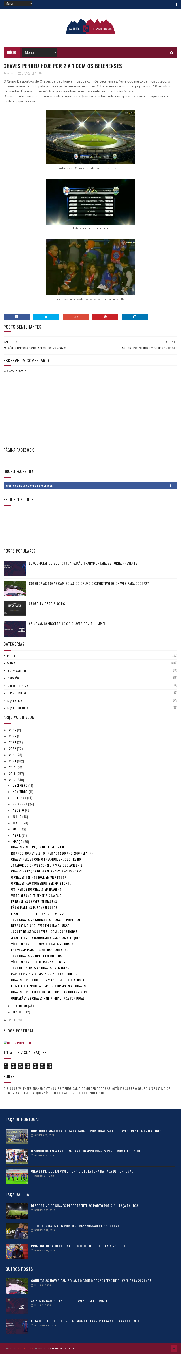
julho (17, 816)
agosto (19, 810)
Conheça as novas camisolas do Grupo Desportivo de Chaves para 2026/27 (89, 583)
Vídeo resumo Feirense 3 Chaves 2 (36, 895)
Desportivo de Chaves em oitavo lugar (40, 925)
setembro (20, 804)
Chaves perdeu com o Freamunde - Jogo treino (46, 859)
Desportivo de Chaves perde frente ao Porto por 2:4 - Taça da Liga (84, 1205)
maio (17, 829)
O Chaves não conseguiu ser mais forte (41, 883)
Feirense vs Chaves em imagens (34, 901)
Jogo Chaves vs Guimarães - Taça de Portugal (46, 919)
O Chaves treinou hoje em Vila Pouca (39, 877)
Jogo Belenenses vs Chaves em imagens (40, 967)
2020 (13, 761)
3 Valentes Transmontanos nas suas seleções (46, 937)
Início (11, 52)
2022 (13, 748)
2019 (13, 767)
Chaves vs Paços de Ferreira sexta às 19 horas (46, 871)
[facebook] (176, 4)
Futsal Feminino (17, 693)
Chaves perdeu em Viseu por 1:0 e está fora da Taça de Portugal (82, 1171)
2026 (13, 729)
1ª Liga (11, 656)
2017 (13, 779)
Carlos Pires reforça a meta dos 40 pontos (44, 974)
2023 (13, 742)
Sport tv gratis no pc (47, 603)
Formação (13, 678)
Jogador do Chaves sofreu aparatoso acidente (47, 865)
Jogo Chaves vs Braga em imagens (36, 955)
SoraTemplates (24, 1348)
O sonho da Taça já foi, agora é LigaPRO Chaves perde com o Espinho (85, 1150)
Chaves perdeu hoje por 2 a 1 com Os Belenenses (47, 980)
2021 (13, 754)
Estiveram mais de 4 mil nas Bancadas (39, 949)
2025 (13, 736)
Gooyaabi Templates (63, 1348)
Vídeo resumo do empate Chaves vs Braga (42, 943)
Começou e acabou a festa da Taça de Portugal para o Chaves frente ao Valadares (96, 1130)
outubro (20, 797)
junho (18, 822)
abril (17, 835)
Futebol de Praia (17, 686)
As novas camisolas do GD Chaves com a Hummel (67, 623)
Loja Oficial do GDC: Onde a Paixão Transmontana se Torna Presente (83, 563)
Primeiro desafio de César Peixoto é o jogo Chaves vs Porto (79, 1245)
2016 (13, 1019)
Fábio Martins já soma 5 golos (34, 907)
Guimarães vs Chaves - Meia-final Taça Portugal (48, 998)
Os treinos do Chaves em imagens (36, 889)
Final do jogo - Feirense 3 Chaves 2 (37, 913)
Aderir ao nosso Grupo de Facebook (29, 485)
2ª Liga (11, 663)
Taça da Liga (14, 701)
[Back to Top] (174, 1348)
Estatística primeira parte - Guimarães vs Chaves (48, 986)
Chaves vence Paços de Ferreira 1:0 (37, 847)
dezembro (20, 785)
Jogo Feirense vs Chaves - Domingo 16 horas (44, 931)
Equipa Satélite (16, 670)
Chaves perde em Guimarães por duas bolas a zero (49, 992)
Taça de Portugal (18, 708)
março (18, 841)
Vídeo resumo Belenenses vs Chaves (38, 961)
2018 (13, 773)
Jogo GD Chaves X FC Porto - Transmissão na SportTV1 (75, 1225)
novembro (21, 791)
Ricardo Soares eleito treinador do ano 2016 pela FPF (52, 853)
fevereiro (20, 1005)
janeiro (19, 1011)
